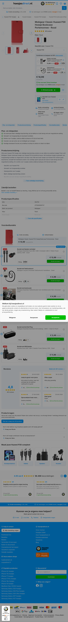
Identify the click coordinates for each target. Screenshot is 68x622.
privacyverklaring (7, 312)
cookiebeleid (48, 310)
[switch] (6, 619)
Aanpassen (34, 318)
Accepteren (56, 318)
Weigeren (12, 318)
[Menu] (9, 607)
